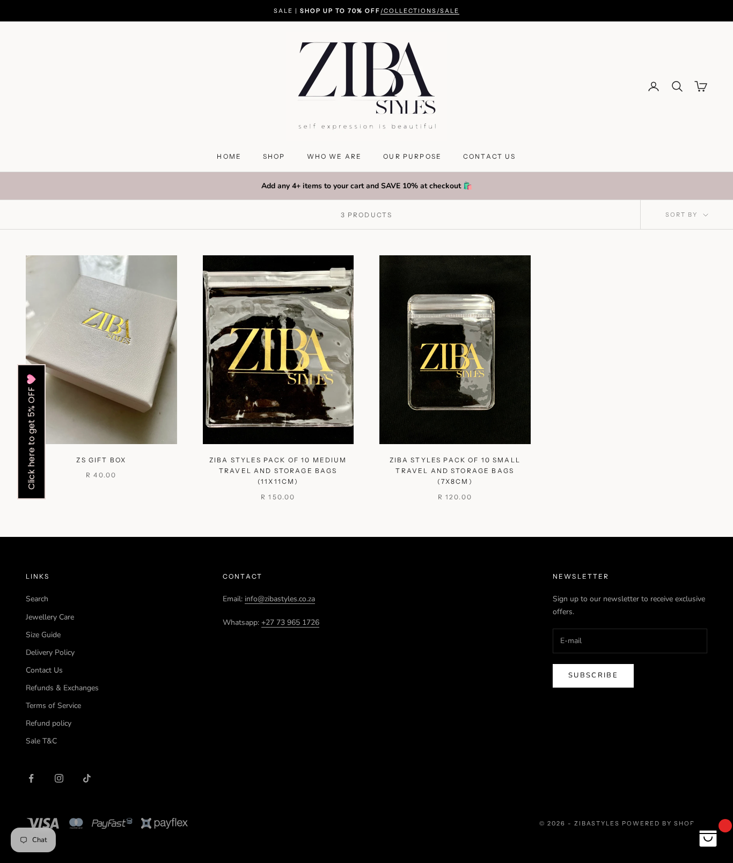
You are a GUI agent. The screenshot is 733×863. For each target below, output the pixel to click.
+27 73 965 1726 (290, 622)
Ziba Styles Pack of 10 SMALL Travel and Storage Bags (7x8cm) (455, 471)
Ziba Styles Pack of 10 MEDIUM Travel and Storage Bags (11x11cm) (278, 471)
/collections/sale (419, 10)
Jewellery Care (50, 617)
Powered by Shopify (664, 823)
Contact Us (44, 670)
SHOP (274, 156)
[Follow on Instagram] (59, 778)
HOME (229, 156)
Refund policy (48, 723)
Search (37, 599)
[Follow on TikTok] (87, 778)
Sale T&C (41, 741)
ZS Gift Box (101, 460)
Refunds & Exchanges (62, 688)
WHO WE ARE (334, 156)
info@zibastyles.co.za (280, 599)
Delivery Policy (50, 652)
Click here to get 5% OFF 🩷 (31, 432)
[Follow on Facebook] (31, 778)
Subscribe (593, 675)
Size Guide (43, 635)
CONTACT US (489, 156)
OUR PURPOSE (412, 156)
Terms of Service (53, 705)
